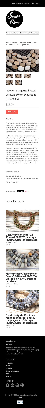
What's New (9, 363)
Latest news (11, 341)
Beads (8, 366)
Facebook (7, 385)
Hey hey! (9, 344)
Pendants (9, 368)
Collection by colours (12, 371)
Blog (7, 374)
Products (14, 42)
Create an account (23, 3)
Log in (13, 3)
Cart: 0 (37, 3)
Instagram (17, 385)
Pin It (26, 191)
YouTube (12, 385)
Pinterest (22, 385)
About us (8, 376)
